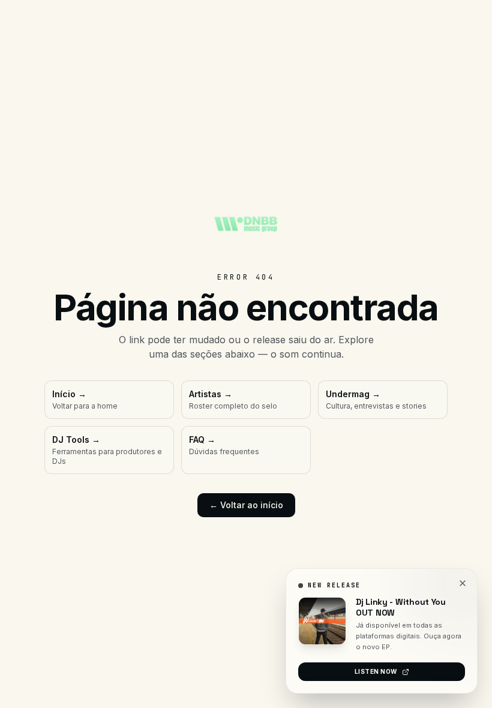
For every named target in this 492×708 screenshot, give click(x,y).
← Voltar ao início (246, 505)
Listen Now (376, 671)
